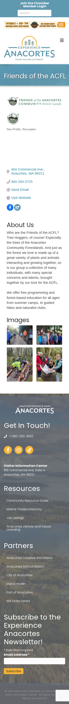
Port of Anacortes (20, 592)
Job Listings (15, 518)
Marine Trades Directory (24, 509)
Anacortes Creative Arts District (30, 558)
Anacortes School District (25, 566)
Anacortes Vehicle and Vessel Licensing (29, 528)
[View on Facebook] (10, 210)
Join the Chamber (34, 3)
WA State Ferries (18, 601)
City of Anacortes (20, 575)
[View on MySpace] (17, 210)
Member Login (34, 6)
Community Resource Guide (27, 500)
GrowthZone (39, 698)
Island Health (16, 584)
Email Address (17, 654)
